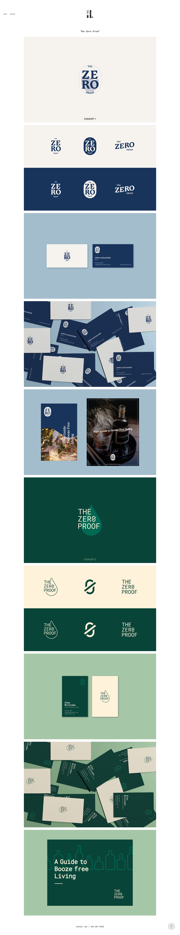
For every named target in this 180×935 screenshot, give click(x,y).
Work (5, 14)
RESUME (12, 14)
